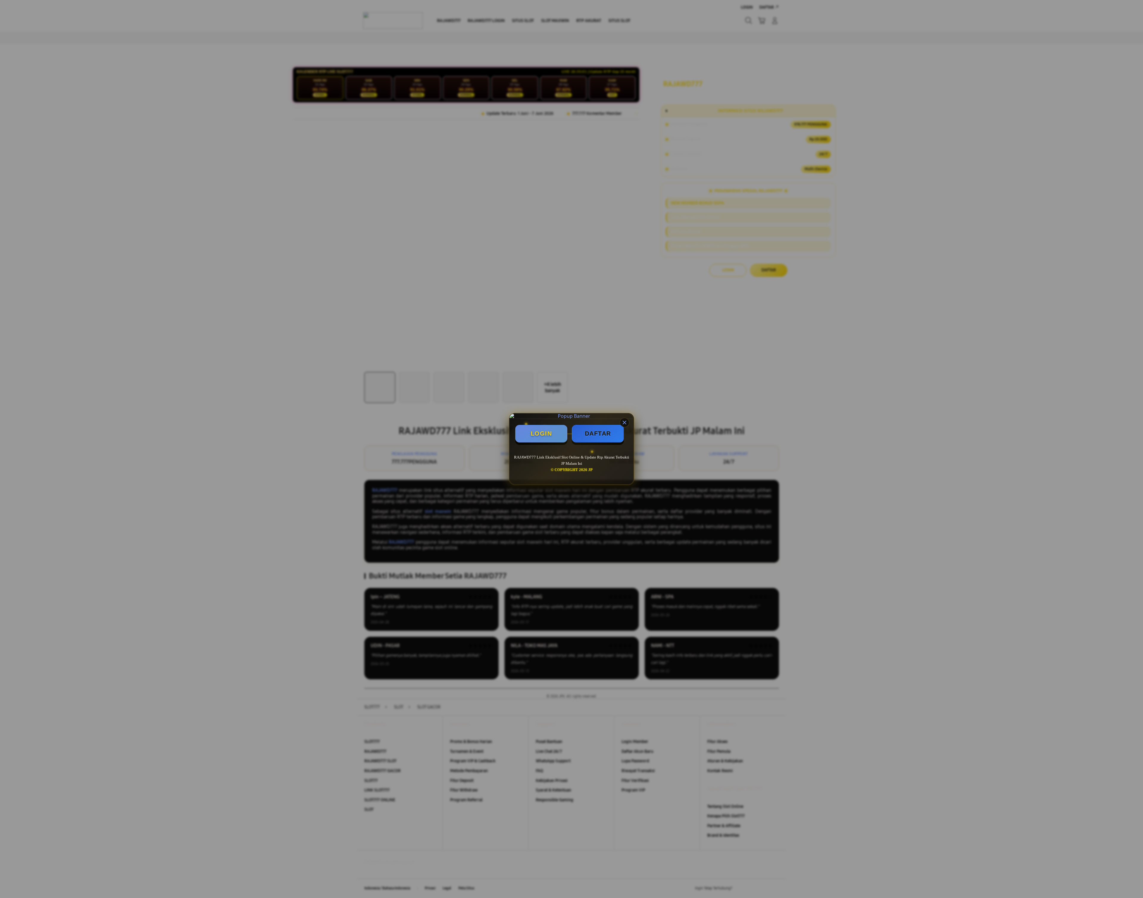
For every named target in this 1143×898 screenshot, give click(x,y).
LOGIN (541, 433)
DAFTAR (598, 433)
